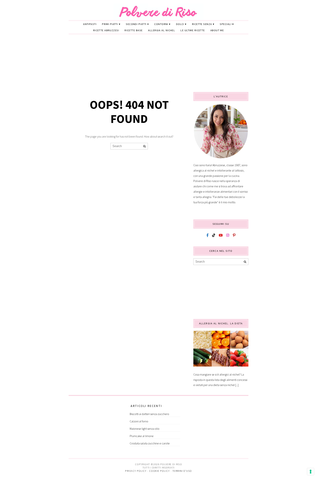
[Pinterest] (234, 235)
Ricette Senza (202, 24)
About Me (217, 30)
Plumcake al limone (142, 436)
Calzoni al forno (139, 421)
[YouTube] (221, 235)
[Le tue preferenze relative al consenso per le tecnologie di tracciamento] (310, 471)
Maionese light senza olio (144, 428)
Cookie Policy (159, 470)
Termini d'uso (182, 470)
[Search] (144, 146)
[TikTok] (213, 235)
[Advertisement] (158, 64)
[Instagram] (227, 235)
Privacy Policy (135, 470)
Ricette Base (134, 30)
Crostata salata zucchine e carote (150, 443)
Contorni (161, 24)
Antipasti (89, 24)
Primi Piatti (110, 24)
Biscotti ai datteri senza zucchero (149, 414)
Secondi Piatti (136, 24)
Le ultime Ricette (193, 30)
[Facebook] (207, 235)
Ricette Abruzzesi (106, 30)
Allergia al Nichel (161, 30)
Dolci (180, 24)
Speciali (226, 24)
